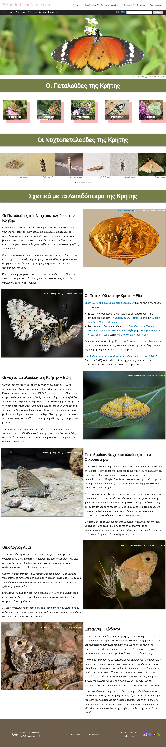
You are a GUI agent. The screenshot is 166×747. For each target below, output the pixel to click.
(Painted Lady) (130, 317)
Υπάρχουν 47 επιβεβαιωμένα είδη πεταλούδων (110, 303)
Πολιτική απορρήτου (75, 734)
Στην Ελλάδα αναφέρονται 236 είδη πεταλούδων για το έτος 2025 (119, 356)
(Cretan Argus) (131, 334)
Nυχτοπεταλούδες (110, 5)
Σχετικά (141, 5)
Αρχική (76, 5)
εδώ (32, 437)
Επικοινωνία (94, 734)
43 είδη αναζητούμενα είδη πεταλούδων (136, 341)
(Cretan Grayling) (117, 330)
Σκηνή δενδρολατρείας (125, 211)
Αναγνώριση (155, 5)
